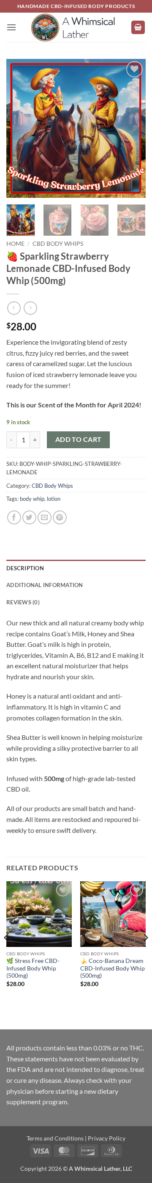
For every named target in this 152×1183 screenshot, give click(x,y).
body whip (32, 498)
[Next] (132, 128)
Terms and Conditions (55, 1138)
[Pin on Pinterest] (60, 517)
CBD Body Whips (58, 243)
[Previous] (19, 128)
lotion (53, 498)
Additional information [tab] (44, 585)
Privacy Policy (106, 1138)
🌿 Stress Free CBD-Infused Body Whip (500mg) (33, 968)
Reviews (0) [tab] (23, 602)
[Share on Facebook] (14, 517)
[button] (11, 27)
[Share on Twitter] (29, 517)
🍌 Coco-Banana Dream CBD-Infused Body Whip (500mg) (112, 968)
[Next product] (13, 307)
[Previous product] (30, 307)
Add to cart (78, 439)
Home (15, 243)
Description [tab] (25, 568)
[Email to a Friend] (45, 517)
